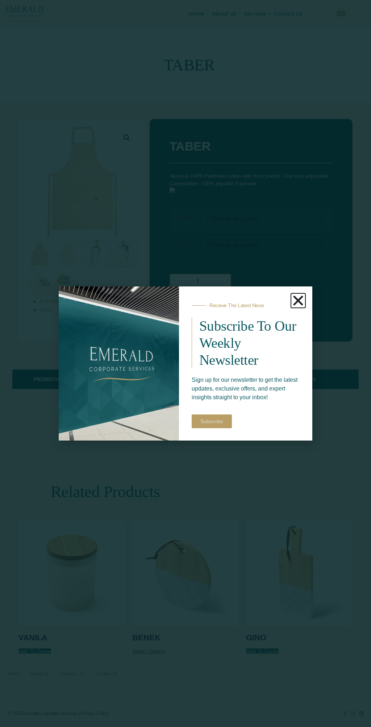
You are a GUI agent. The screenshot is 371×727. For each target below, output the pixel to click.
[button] (298, 300)
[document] (185, 363)
